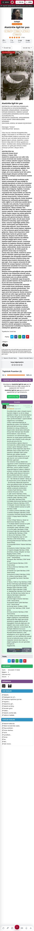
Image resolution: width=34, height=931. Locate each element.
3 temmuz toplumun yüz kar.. (12, 699)
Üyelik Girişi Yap (13, 396)
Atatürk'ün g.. (8, 704)
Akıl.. (5, 741)
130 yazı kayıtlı (18, 24)
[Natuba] (6, 345)
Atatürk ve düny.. (8, 706)
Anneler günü (7, 708)
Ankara (4, 153)
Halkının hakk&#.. (9, 715)
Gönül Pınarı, (13, 406)
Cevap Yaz (27, 650)
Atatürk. (6, 695)
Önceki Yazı (7, 48)
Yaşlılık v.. (6, 702)
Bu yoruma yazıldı (14, 650)
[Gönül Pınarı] (3, 345)
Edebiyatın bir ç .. (9, 697)
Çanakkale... (7, 735)
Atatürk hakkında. (9, 723)
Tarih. (5, 732)
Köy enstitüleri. (8, 728)
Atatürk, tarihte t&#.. (10, 713)
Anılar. (5, 737)
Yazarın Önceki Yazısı (10, 358)
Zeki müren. (7, 744)
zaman (24, 318)
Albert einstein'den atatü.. (11, 726)
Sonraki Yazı (27, 48)
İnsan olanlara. (8, 730)
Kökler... (6, 711)
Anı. (4, 739)
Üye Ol (24, 396)
